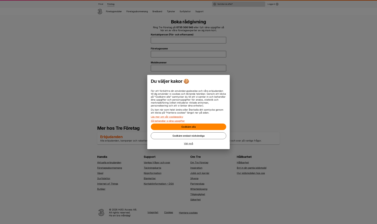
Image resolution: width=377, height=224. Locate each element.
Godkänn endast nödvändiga (188, 135)
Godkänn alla (188, 126)
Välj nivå (188, 143)
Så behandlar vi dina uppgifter (168, 120)
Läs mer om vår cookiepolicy (167, 116)
